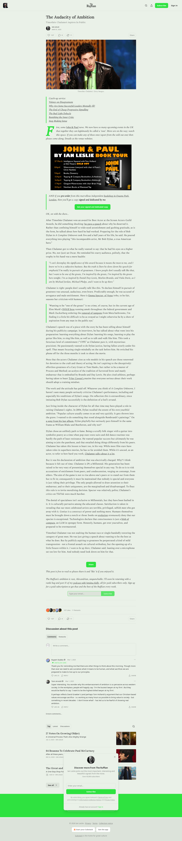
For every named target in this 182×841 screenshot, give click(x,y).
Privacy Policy (110, 800)
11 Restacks (76, 610)
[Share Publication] (151, 5)
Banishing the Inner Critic (61, 117)
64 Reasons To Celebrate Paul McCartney (70, 750)
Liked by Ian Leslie (60, 663)
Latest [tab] (55, 726)
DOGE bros (68, 309)
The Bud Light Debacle (60, 113)
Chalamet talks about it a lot (100, 454)
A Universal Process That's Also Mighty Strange (66, 737)
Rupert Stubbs (57, 659)
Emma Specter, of (97, 295)
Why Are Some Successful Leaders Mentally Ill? (72, 106)
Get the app (103, 829)
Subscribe (161, 5)
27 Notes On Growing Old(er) (62, 733)
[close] (115, 757)
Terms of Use (103, 797)
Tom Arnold (56, 681)
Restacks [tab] (62, 637)
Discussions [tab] (65, 726)
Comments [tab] (51, 637)
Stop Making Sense (58, 121)
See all (51, 785)
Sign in (174, 5)
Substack (78, 836)
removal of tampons (92, 313)
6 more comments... (54, 714)
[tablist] (56, 636)
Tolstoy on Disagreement (61, 102)
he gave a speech (92, 224)
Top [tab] (48, 726)
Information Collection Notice (90, 800)
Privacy (88, 823)
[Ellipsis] (135, 660)
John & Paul (72, 127)
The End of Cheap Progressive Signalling (68, 110)
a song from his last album (59, 421)
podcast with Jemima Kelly (86, 583)
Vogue (110, 295)
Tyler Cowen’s (76, 378)
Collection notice (106, 823)
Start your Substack (84, 829)
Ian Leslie (55, 27)
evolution (103, 515)
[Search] (146, 5)
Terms (95, 823)
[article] (91, 738)
